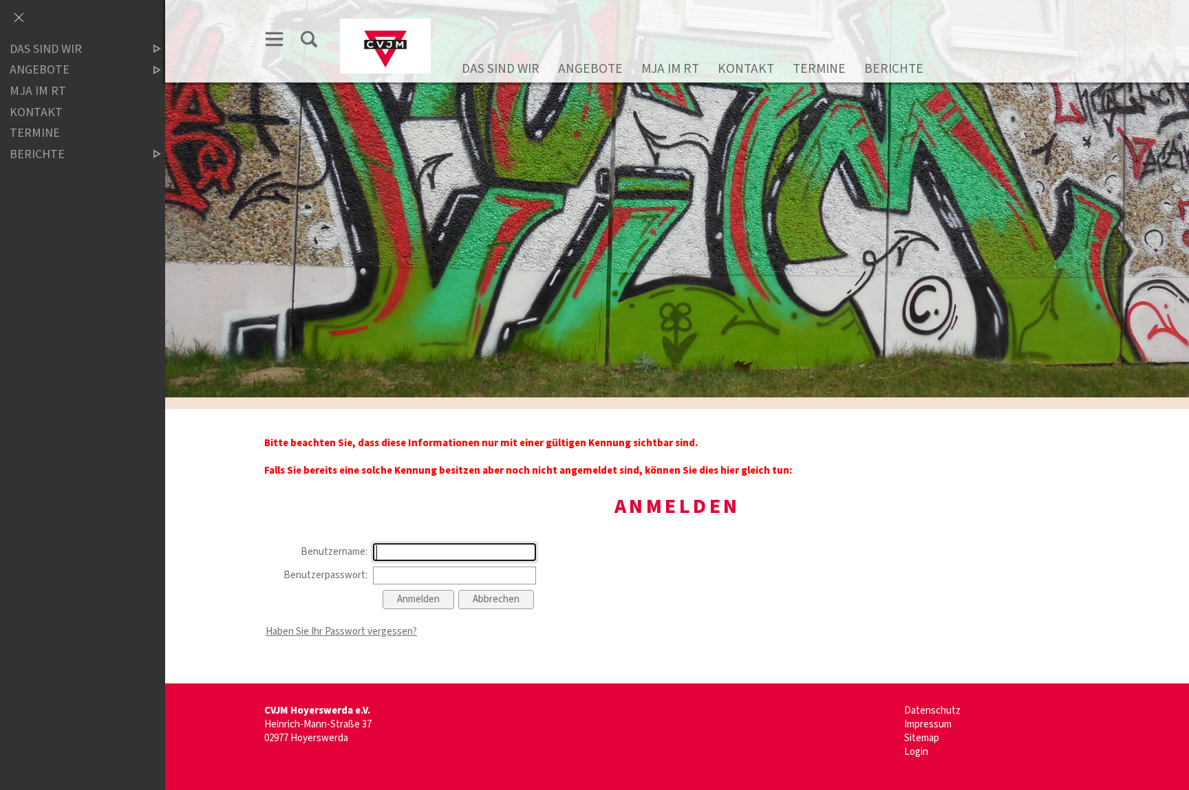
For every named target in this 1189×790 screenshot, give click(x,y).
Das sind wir (500, 68)
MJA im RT (670, 68)
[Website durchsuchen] (309, 39)
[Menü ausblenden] (18, 18)
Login (916, 752)
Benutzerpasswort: (325, 575)
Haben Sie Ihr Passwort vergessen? (341, 631)
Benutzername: (334, 552)
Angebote (590, 68)
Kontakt (746, 68)
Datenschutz (932, 710)
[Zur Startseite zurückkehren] (385, 25)
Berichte (893, 68)
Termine (819, 68)
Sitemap (921, 738)
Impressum (928, 724)
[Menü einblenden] (274, 39)
